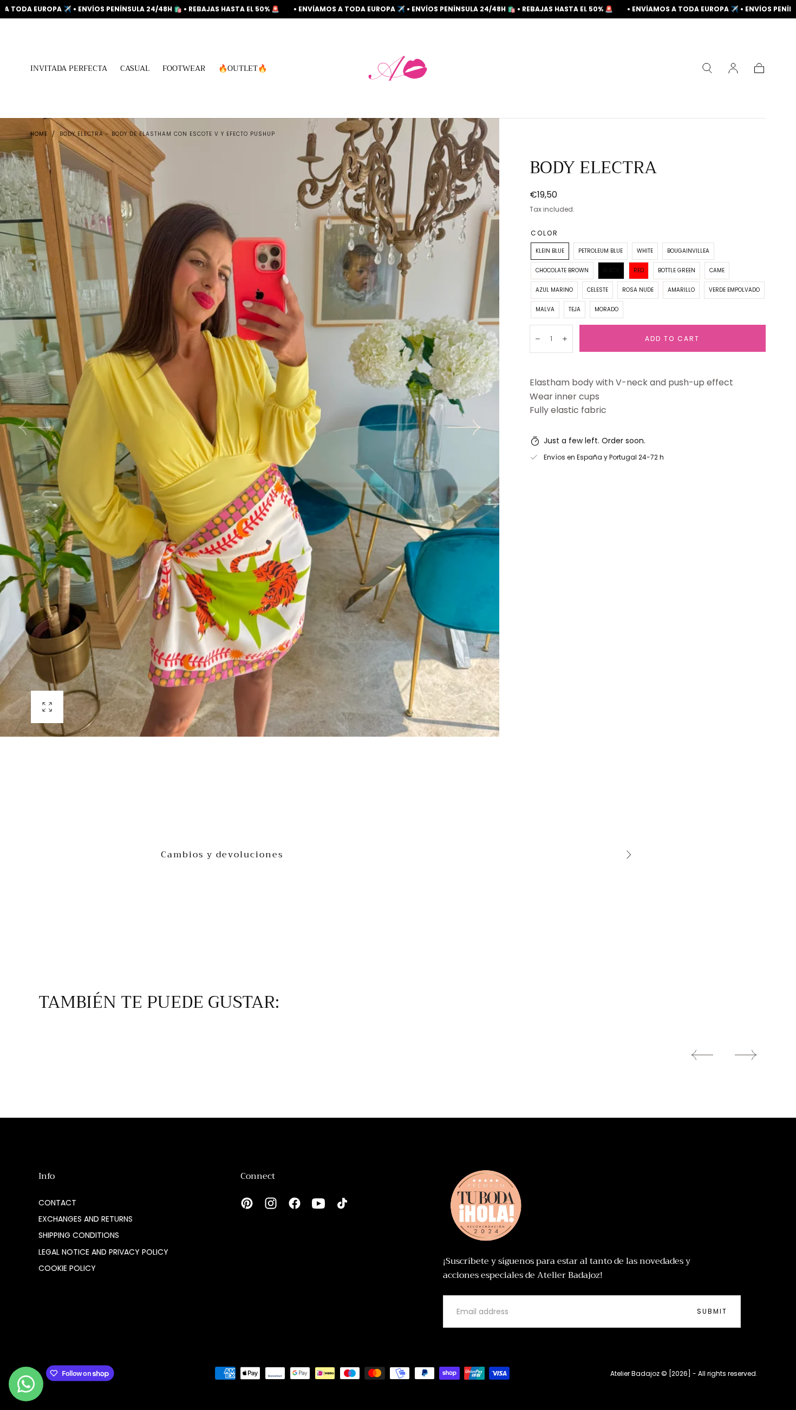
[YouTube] (318, 1203)
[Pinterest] (247, 1203)
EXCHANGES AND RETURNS (85, 1219)
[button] (707, 68)
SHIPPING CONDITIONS (78, 1235)
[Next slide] (464, 427)
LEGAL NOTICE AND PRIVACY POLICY (103, 1252)
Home (39, 134)
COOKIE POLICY (67, 1268)
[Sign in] (733, 68)
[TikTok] (342, 1203)
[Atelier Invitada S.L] (483, 1206)
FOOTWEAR (183, 69)
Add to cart (672, 338)
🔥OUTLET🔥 (242, 69)
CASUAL (134, 69)
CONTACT (57, 1202)
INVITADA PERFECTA (68, 69)
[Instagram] (271, 1203)
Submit (712, 1311)
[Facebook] (294, 1203)
